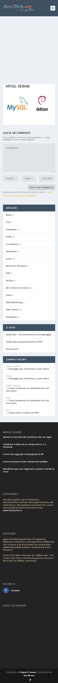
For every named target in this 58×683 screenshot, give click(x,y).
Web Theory (12, 309)
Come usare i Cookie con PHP (24, 412)
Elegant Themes (28, 672)
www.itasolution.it (12, 510)
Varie (8, 295)
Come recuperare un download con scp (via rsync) (27, 389)
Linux (8, 258)
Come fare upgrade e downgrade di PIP (23, 454)
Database (11, 229)
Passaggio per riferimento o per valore (29, 368)
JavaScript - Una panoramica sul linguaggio (28, 334)
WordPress (29, 675)
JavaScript (11, 251)
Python (9, 280)
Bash (8, 214)
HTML (9, 236)
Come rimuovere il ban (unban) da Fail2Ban (25, 461)
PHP (8, 273)
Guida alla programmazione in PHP (24, 341)
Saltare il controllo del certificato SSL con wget (27, 437)
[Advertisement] (29, 47)
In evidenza (12, 244)
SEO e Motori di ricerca (18, 287)
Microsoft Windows (16, 265)
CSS (8, 222)
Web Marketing (14, 302)
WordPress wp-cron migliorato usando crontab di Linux (28, 470)
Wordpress (11, 317)
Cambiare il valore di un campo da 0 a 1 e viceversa (24, 445)
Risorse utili (12, 349)
